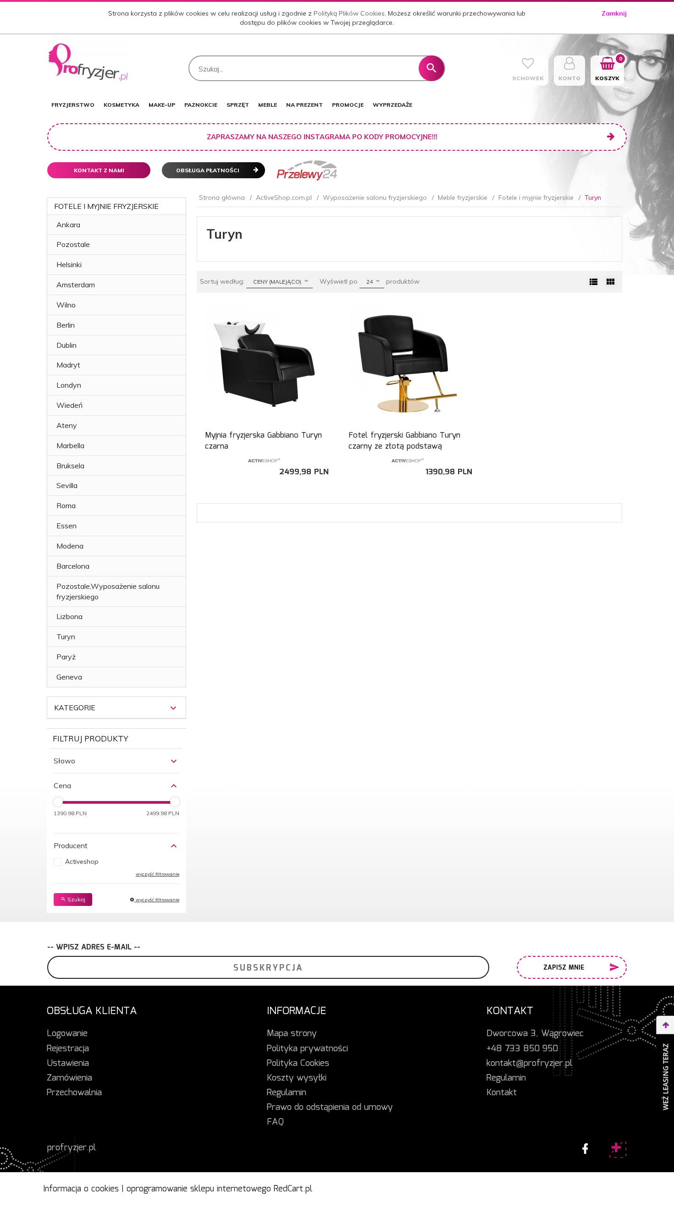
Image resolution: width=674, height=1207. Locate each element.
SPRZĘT (238, 104)
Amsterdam (75, 284)
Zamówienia (69, 1078)
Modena (69, 545)
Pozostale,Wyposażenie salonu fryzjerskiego (108, 591)
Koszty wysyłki (296, 1078)
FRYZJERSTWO (72, 104)
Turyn (65, 636)
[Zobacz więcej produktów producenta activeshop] (264, 459)
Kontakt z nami (99, 170)
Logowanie (67, 1034)
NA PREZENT (304, 104)
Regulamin (286, 1093)
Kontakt (501, 1093)
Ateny (66, 425)
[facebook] (583, 1146)
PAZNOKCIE (200, 104)
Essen (66, 525)
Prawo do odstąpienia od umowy (330, 1107)
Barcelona (72, 566)
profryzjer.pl (71, 1148)
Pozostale (73, 244)
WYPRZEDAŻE (392, 104)
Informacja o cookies (81, 1189)
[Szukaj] (431, 68)
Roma (66, 505)
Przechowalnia (74, 1093)
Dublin (66, 345)
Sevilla (66, 485)
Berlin (65, 324)
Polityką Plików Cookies (349, 13)
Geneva (69, 676)
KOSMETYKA (121, 104)
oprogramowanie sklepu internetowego (199, 1189)
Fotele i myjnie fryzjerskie (106, 206)
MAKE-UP (162, 104)
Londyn (68, 385)
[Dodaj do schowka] (324, 318)
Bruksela (70, 465)
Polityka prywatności (307, 1049)
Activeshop (82, 861)
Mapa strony (292, 1034)
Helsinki (69, 264)
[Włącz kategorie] (173, 707)
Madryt (68, 364)
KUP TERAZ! (263, 443)
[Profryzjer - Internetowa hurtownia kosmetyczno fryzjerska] (88, 62)
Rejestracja (68, 1049)
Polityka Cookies (298, 1063)
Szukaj (75, 899)
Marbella (70, 445)
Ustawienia (68, 1063)
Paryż (66, 656)
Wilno (66, 304)
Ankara (68, 224)
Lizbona (69, 616)
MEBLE (267, 104)
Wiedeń (69, 405)
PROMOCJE (348, 104)
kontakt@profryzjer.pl (529, 1063)
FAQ (275, 1122)
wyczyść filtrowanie (156, 900)
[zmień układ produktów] (593, 281)
